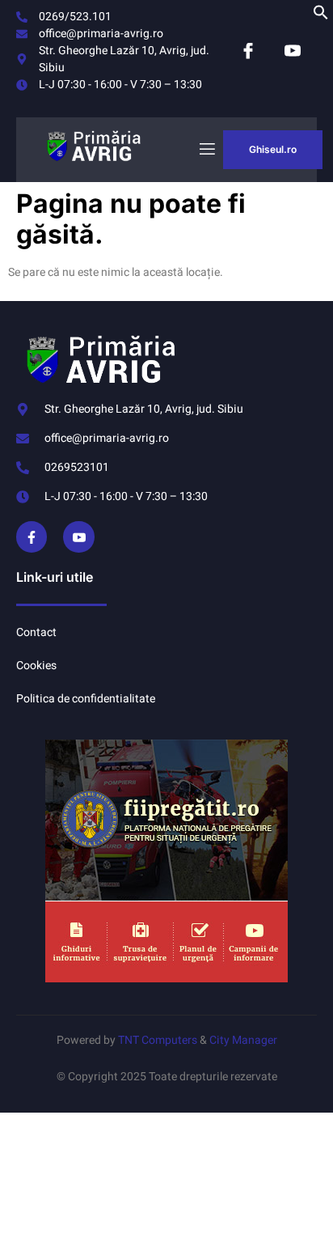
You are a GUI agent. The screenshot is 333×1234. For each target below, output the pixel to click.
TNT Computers (157, 1040)
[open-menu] (206, 149)
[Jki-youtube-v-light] (78, 536)
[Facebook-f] (31, 536)
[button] (321, 16)
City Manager (243, 1040)
